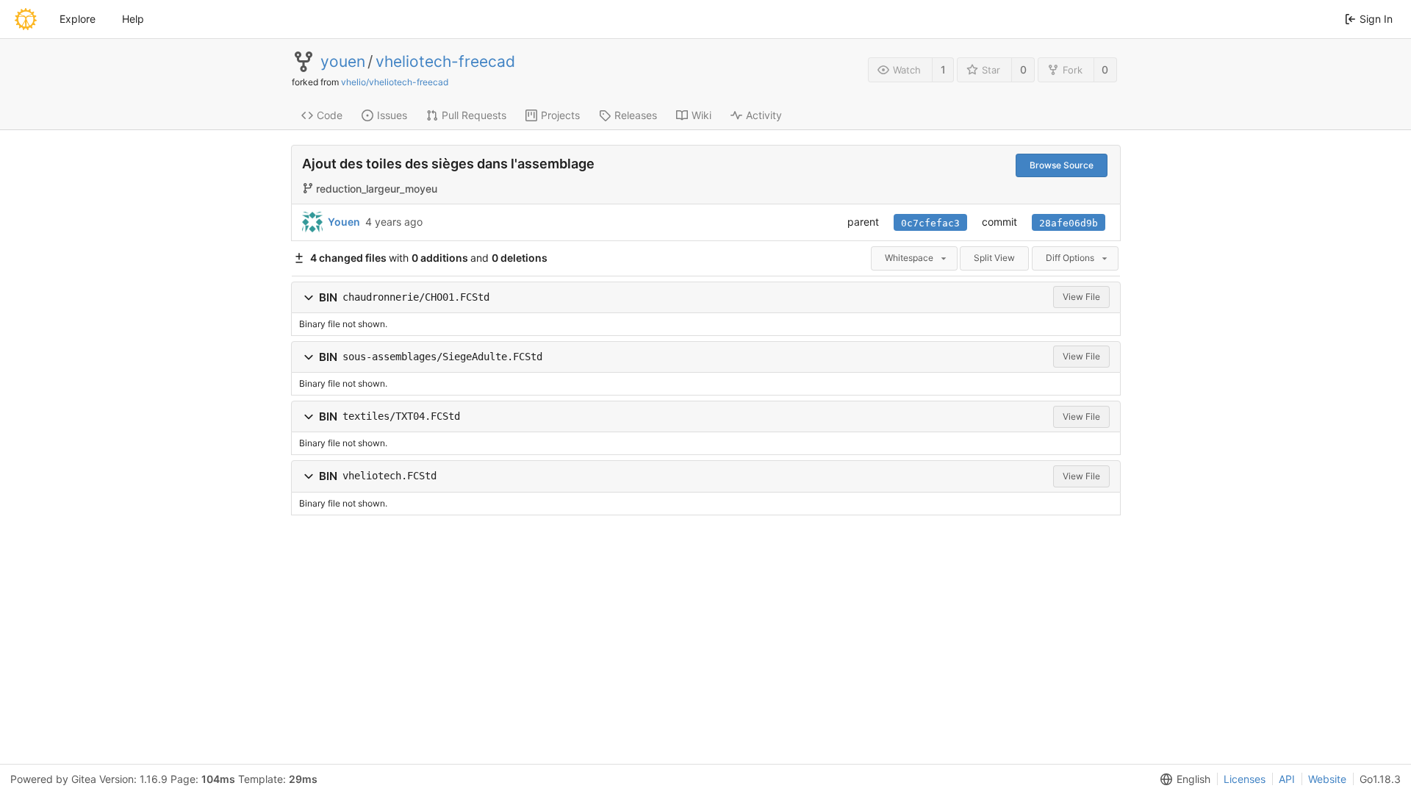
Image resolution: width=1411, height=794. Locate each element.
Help (133, 18)
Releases (635, 115)
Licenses (1244, 779)
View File (1081, 296)
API (1287, 779)
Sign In (1376, 18)
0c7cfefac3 (930, 223)
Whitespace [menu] (909, 257)
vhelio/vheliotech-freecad (394, 81)
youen (342, 61)
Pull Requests (474, 115)
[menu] (1182, 779)
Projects (560, 115)
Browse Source (1062, 165)
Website (1327, 779)
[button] (308, 297)
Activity (764, 115)
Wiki (701, 115)
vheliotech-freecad (445, 61)
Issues (392, 115)
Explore (78, 18)
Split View (994, 257)
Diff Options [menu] (1070, 257)
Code (329, 115)
